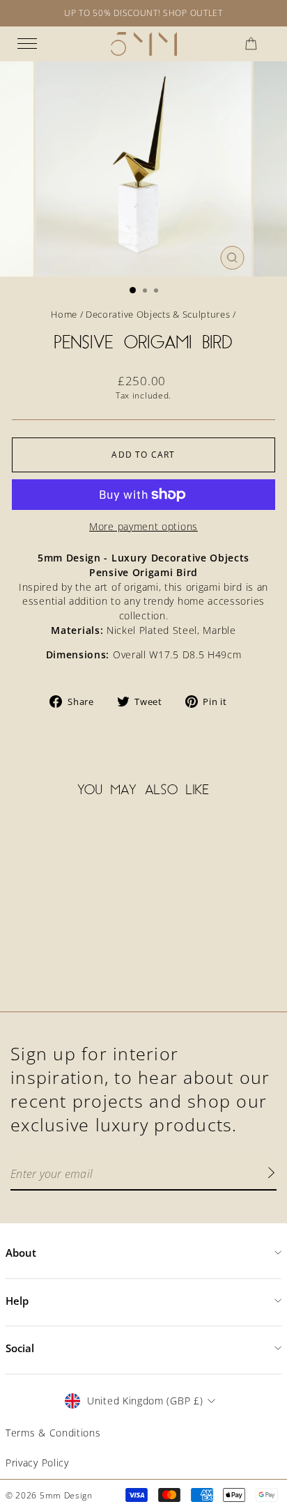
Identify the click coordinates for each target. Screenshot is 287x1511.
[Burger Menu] (27, 43)
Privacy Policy (37, 1462)
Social (20, 1348)
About (21, 1253)
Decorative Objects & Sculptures (158, 314)
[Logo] (144, 44)
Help (17, 1301)
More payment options (143, 526)
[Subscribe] (271, 1174)
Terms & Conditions (53, 1432)
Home (64, 314)
